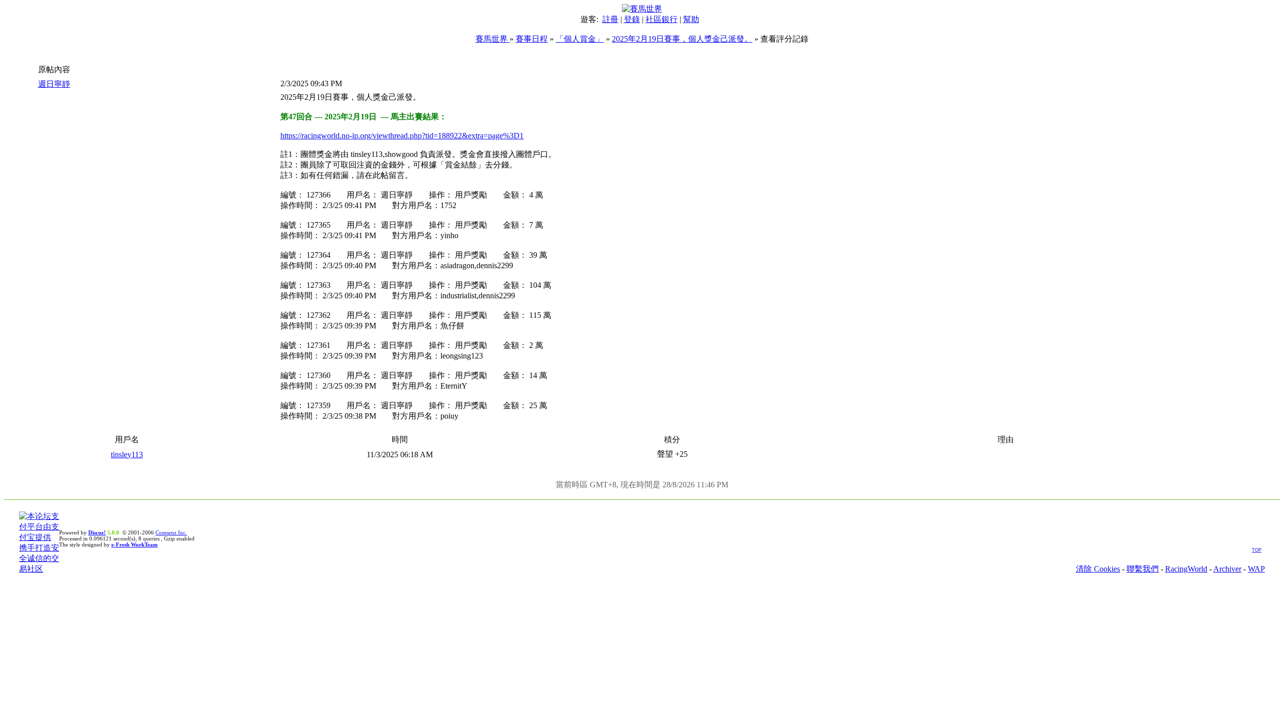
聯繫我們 (1143, 569)
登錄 (632, 19)
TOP (1256, 550)
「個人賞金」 (580, 39)
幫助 (691, 19)
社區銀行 (662, 19)
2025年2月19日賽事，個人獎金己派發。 (682, 39)
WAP (1256, 569)
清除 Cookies (1098, 569)
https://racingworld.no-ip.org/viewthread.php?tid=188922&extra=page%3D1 (402, 135)
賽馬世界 (492, 39)
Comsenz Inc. (171, 532)
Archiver (1227, 569)
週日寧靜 (54, 84)
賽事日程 (532, 39)
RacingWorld (1186, 569)
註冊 (610, 19)
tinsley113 (127, 454)
